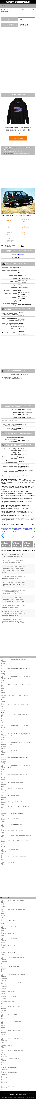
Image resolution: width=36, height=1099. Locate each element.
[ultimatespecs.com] (18, 2)
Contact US (31, 1097)
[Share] (33, 6)
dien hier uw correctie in (29, 475)
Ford (20, 10)
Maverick (25, 10)
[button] (32, 120)
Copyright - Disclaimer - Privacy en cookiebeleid (13, 1097)
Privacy (26, 1097)
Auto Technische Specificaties (9, 10)
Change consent (22, 1094)
